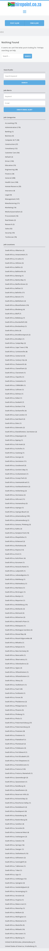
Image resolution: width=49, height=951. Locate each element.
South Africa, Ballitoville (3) (15, 271)
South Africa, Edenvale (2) (15, 427)
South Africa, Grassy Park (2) (16, 478)
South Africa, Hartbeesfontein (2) (17, 486)
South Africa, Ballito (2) (13, 267)
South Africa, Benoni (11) (14, 297)
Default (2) (9, 157)
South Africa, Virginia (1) (14, 900)
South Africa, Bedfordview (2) (16, 284)
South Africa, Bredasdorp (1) (16, 326)
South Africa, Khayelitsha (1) (15, 537)
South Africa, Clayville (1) (14, 377)
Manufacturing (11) (12, 203)
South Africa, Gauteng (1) (14, 453)
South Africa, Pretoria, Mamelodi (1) (18, 773)
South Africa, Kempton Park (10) (17, 533)
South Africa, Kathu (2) (13, 529)
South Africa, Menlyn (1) (14, 596)
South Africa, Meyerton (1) (15, 600)
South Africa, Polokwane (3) (15, 748)
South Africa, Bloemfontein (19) (17, 305)
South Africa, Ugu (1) (13, 874)
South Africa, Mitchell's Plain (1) (17, 621)
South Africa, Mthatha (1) (14, 642)
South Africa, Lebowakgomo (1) (17, 575)
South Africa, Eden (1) (13, 423)
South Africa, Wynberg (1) (14, 938)
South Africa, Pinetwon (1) (15, 735)
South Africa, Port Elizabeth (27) (17, 756)
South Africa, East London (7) (16, 415)
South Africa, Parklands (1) (15, 693)
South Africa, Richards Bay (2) (16, 799)
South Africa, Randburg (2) (15, 786)
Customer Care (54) (12, 153)
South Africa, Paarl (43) (13, 689)
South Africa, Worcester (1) (15, 933)
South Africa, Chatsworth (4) (15, 364)
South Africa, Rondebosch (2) (16, 807)
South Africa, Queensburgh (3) (16, 777)
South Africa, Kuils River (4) (15, 558)
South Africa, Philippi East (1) (16, 706)
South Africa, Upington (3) (15, 883)
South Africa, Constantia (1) (15, 381)
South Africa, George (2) (14, 457)
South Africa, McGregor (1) (15, 592)
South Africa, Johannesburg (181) (17, 516)
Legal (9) (8, 195)
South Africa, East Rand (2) (15, 419)
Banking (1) (9, 132)
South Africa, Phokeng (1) (14, 714)
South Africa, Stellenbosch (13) (16, 853)
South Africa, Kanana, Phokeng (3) (18, 524)
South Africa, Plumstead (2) (15, 744)
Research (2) (9, 224)
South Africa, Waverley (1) (15, 908)
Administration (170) (12, 127)
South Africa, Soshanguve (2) (16, 836)
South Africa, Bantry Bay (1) (15, 280)
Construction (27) (11, 144)
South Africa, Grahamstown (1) (16, 474)
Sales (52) (8, 228)
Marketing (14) (10, 207)
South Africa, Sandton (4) (14, 824)
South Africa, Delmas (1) (14, 394)
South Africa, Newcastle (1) (15, 655)
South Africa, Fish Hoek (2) (15, 444)
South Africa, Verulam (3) (14, 896)
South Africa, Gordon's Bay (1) (16, 470)
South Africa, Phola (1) (13, 718)
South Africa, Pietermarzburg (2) (17, 727)
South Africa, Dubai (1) (13, 398)
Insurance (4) (10, 191)
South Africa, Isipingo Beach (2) (17, 512)
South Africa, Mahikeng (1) (15, 579)
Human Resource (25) (13, 186)
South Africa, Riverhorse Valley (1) (18, 803)
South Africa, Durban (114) (15, 406)
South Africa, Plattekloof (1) (15, 739)
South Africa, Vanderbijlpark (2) (17, 887)
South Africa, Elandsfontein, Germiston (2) (21, 432)
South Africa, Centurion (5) (15, 356)
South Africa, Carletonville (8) (16, 352)
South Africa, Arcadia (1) (14, 259)
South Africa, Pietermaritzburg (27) (18, 723)
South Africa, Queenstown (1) (16, 782)
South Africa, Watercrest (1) (15, 904)
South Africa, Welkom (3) (14, 912)
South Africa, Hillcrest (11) (15, 499)
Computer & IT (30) (12, 140)
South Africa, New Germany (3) (16, 651)
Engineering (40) (11, 169)
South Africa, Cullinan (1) (14, 389)
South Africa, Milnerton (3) (15, 617)
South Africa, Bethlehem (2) (15, 301)
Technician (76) (11, 237)
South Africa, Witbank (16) (15, 929)
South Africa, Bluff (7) (13, 314)
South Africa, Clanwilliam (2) (16, 368)
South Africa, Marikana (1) (15, 588)
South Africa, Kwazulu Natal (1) (17, 567)
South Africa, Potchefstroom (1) (17, 765)
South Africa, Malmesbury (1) (16, 583)
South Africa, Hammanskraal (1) (17, 482)
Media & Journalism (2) (13, 212)
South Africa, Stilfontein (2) (15, 858)
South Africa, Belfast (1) (14, 288)
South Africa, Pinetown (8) (15, 731)
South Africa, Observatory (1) (16, 659)
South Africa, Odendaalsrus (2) (16, 664)
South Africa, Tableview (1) (15, 866)
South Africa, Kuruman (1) (14, 562)
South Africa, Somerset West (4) (17, 832)
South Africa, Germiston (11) (15, 461)
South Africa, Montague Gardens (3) (18, 630)
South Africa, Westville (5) (14, 925)
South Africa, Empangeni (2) (15, 436)
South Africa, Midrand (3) (14, 613)
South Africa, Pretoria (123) (15, 769)
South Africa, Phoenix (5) (14, 710)
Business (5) (9, 136)
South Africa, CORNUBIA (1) (15, 385)
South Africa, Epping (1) (14, 440)
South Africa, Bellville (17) (14, 292)
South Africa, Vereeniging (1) (16, 891)
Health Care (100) (11, 182)
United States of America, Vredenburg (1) (21, 946)
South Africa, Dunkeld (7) (14, 402)
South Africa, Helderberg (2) (16, 491)
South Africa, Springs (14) (14, 845)
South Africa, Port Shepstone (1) (17, 761)
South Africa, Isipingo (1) (14, 508)
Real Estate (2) (10, 220)
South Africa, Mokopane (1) (15, 626)
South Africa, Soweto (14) (14, 841)
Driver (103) (9, 161)
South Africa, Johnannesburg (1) (17, 520)
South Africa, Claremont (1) (15, 373)
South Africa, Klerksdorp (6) (15, 545)
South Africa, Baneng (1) (14, 276)
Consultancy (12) (11, 148)
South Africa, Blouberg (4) (15, 309)
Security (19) (10, 233)
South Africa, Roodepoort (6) (16, 811)
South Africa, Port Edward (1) (16, 752)
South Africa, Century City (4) (16, 360)
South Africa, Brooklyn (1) (14, 339)
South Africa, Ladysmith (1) (15, 571)
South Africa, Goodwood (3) (15, 465)
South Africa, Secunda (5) (14, 828)
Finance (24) (9, 174)
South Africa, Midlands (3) (15, 609)
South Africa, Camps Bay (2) (15, 343)
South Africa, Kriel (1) (13, 554)
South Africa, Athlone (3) (14, 263)
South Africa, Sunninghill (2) (15, 862)
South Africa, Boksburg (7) (15, 318)
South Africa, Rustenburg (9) (15, 815)
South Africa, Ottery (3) (13, 680)
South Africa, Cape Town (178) (16, 347)
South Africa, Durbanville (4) (15, 411)
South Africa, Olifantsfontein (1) (17, 676)
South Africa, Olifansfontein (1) (16, 672)
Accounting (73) (11, 123)
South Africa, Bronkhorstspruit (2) (17, 335)
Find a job (34, 23)
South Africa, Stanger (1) (14, 849)
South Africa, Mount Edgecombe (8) (18, 638)
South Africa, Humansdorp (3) (16, 503)
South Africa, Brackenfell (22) (16, 322)
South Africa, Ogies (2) (13, 668)
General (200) (10, 178)
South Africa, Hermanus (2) (15, 495)
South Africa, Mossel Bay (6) (15, 634)
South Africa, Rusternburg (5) (16, 820)
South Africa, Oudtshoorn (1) (16, 685)
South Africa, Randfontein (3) (16, 790)
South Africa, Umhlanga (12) (15, 879)
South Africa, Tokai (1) (13, 870)
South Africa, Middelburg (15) (16, 605)
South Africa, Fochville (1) (14, 449)
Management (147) (12, 199)
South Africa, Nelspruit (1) (15, 647)
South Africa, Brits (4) (13, 330)
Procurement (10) (11, 216)
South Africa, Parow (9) (13, 697)
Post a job (14, 23)
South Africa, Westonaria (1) (15, 921)
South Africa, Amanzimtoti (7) (16, 255)
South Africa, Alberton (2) (14, 250)
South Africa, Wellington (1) (15, 917)
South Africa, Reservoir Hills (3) (17, 794)
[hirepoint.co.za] (24, 4)
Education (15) (10, 165)
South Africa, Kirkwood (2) (15, 541)
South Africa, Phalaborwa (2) (16, 702)
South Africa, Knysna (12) (14, 550)
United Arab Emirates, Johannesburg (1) (20, 942)
